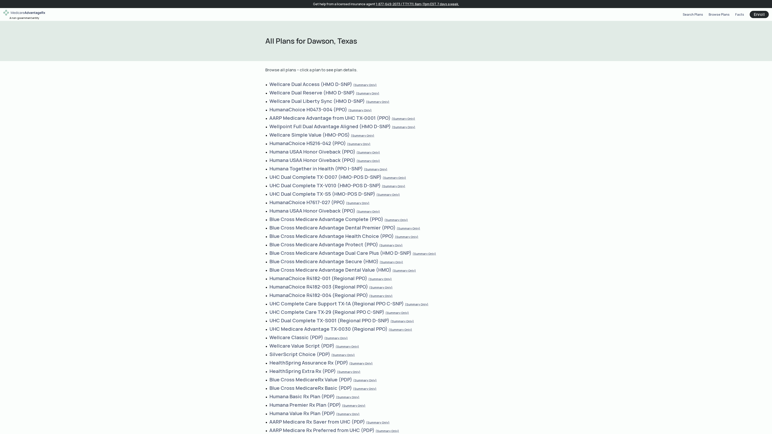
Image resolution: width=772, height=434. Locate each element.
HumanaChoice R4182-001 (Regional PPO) (318, 278)
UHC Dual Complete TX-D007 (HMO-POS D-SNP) (325, 177)
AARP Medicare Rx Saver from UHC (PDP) (317, 421)
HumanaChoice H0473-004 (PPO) (308, 109)
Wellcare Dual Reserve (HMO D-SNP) (312, 92)
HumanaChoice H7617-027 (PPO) (307, 202)
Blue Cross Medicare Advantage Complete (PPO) (326, 219)
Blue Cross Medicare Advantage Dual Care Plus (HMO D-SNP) (340, 253)
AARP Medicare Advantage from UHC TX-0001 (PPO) (330, 118)
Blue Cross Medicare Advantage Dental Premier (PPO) (332, 227)
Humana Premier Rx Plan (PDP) (305, 404)
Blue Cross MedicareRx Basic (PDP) (310, 388)
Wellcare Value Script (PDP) (302, 345)
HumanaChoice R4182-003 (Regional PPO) (318, 286)
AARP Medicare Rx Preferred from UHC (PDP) (322, 430)
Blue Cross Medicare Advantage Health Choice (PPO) (331, 236)
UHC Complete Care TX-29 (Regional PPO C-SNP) (326, 312)
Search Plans (693, 14)
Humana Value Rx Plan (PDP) (302, 413)
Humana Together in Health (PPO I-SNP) (316, 168)
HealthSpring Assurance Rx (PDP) (308, 362)
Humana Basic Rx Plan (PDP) (302, 396)
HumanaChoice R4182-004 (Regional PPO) (318, 295)
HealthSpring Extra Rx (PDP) (302, 371)
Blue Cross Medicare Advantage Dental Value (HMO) (330, 269)
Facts (739, 14)
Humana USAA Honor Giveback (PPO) (312, 151)
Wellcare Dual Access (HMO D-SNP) (310, 84)
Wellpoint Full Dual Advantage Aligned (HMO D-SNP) (330, 126)
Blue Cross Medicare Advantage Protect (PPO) (323, 244)
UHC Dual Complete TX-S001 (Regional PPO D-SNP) (329, 320)
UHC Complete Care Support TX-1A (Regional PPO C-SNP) (336, 303)
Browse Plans (719, 14)
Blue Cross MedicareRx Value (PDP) (310, 379)
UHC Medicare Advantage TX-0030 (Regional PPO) (328, 329)
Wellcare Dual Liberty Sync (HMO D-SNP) (317, 101)
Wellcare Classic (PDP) (296, 337)
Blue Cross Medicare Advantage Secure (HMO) (324, 261)
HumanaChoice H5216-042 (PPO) (307, 143)
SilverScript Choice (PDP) (299, 354)
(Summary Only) (365, 85)
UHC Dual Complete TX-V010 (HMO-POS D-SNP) (325, 185)
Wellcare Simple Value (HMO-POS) (309, 134)
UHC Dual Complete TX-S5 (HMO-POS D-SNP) (322, 193)
